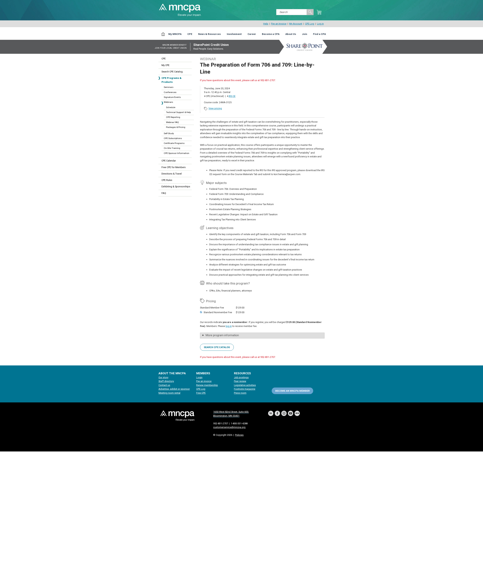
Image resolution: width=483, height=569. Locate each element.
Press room (240, 392)
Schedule (170, 107)
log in (229, 326)
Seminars (168, 87)
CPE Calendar (169, 160)
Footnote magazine (244, 389)
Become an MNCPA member (292, 390)
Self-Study (169, 133)
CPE (189, 34)
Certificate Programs (174, 143)
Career (252, 34)
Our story (163, 377)
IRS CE (232, 96)
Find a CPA (319, 34)
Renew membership (207, 385)
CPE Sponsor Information (176, 153)
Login (199, 377)
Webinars (168, 102)
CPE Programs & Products (172, 80)
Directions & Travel (172, 173)
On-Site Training (172, 148)
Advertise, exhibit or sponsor (174, 389)
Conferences (170, 92)
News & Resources (209, 34)
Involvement (234, 34)
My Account (295, 23)
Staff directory (166, 381)
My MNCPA (175, 34)
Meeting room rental (169, 392)
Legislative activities (245, 385)
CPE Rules (167, 180)
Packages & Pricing (175, 127)
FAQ (164, 193)
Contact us (164, 385)
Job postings (241, 377)
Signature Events (172, 97)
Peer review (240, 381)
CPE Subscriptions (173, 138)
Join (304, 34)
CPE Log (309, 23)
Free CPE (201, 392)
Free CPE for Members (174, 167)
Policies (239, 435)
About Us (290, 34)
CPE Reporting (173, 117)
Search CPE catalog (217, 347)
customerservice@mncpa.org (229, 427)
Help (265, 23)
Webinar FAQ (172, 122)
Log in (320, 23)
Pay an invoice (204, 381)
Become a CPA (270, 34)
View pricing (215, 108)
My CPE (165, 65)
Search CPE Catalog (172, 71)
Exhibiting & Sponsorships (176, 186)
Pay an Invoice (278, 23)
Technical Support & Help (178, 112)
